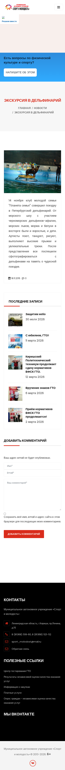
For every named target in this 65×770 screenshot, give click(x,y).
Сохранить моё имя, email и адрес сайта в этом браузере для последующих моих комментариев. (32, 519)
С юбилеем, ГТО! (37, 335)
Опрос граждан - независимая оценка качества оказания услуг (29, 700)
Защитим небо (36, 314)
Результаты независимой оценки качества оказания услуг (32, 679)
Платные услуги (12, 692)
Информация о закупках (17, 687)
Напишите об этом (20, 72)
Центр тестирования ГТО (17, 671)
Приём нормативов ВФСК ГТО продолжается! (39, 413)
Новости (40, 108)
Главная (24, 108)
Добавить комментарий (24, 534)
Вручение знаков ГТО (41, 388)
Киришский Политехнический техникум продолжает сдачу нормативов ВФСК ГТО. (41, 364)
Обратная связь (20, 648)
